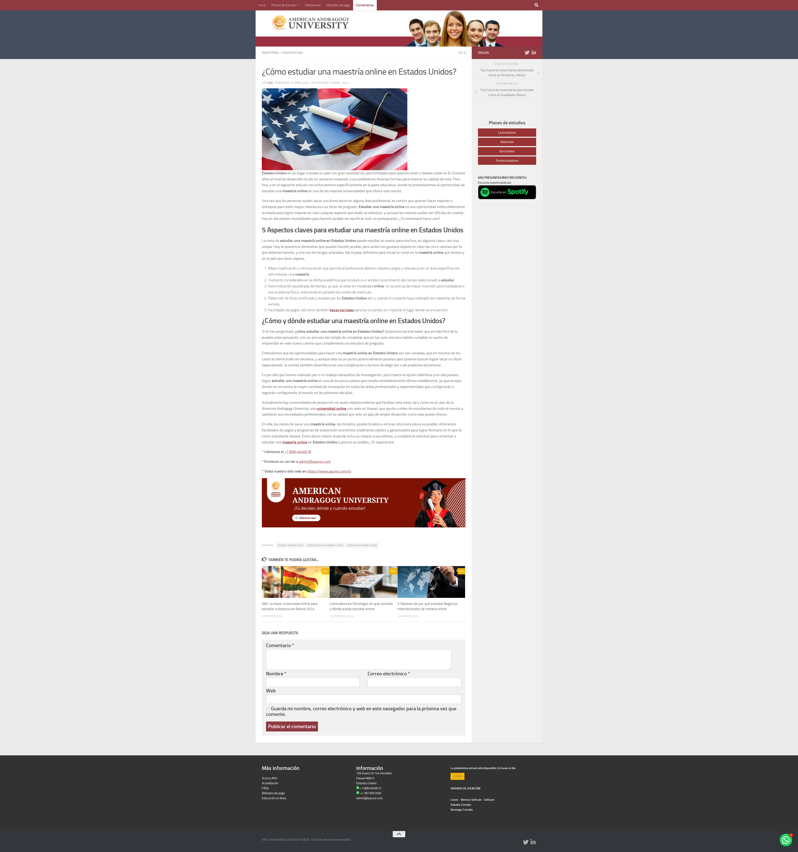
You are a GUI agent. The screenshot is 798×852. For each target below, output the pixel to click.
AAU (270, 83)
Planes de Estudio (283, 5)
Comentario (280, 645)
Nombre (276, 674)
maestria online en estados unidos (325, 545)
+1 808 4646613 (370, 788)
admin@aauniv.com (315, 461)
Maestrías (270, 53)
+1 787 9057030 (370, 793)
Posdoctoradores (507, 161)
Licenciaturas (507, 132)
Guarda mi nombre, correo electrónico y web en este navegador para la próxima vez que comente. (361, 711)
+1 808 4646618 (297, 451)
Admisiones (313, 5)
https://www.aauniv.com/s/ (329, 471)
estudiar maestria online (290, 545)
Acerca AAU (269, 778)
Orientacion (292, 53)
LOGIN (457, 776)
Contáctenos (365, 5)
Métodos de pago (338, 5)
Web (271, 691)
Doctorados (507, 151)
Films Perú (269, 808)
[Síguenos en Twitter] (527, 52)
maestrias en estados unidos (362, 545)
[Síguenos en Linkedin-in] (533, 52)
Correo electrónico (389, 674)
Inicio (262, 5)
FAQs (265, 788)
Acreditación (270, 783)
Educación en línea (274, 798)
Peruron (267, 803)
